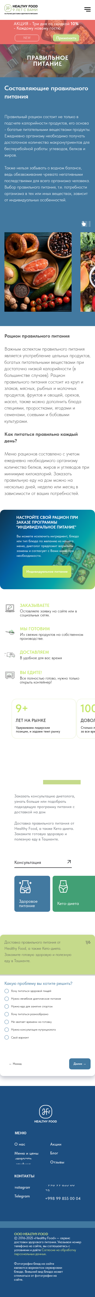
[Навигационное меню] (87, 9)
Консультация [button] (27, 862)
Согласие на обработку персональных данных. (45, 1252)
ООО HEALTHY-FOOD (31, 1234)
